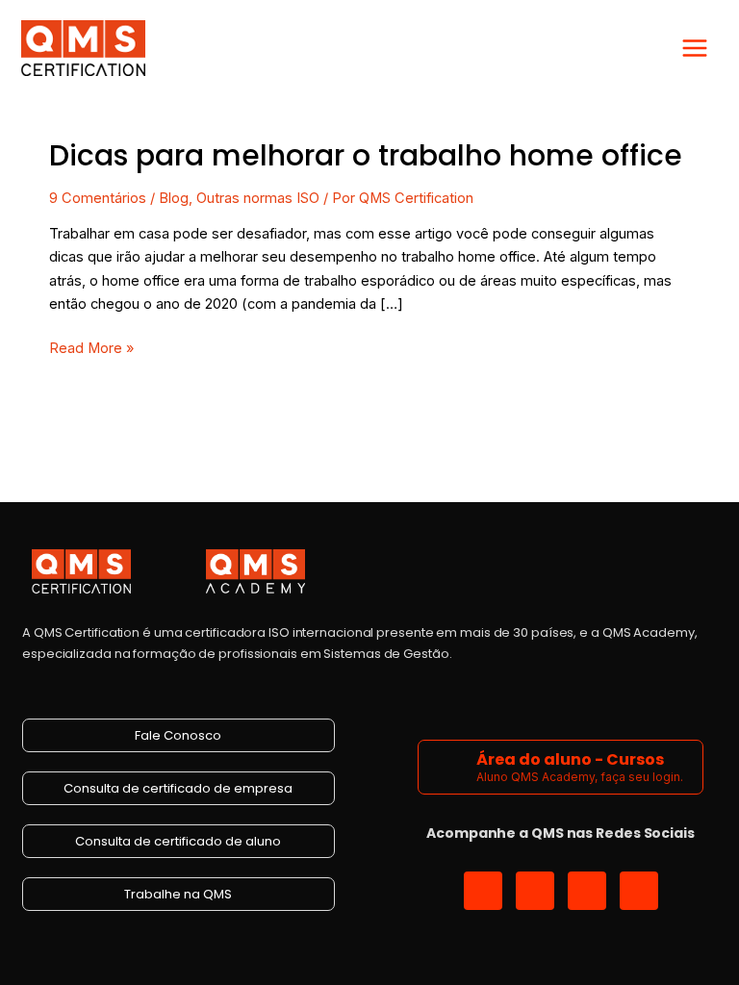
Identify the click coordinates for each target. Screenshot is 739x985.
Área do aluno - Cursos (570, 759)
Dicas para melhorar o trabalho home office (365, 155)
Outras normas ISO (257, 198)
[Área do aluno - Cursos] (450, 767)
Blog (174, 198)
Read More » (91, 347)
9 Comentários (97, 198)
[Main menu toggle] (695, 48)
